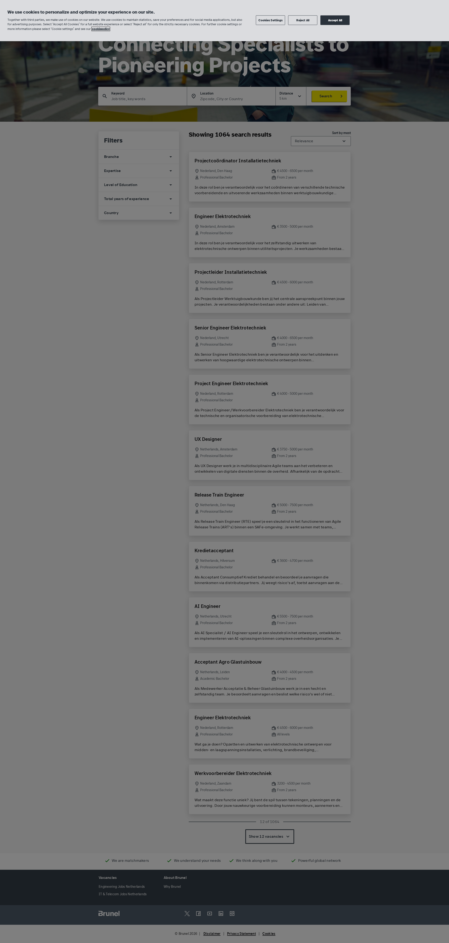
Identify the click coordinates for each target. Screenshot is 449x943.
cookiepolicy (101, 29)
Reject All (302, 20)
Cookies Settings (270, 20)
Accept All (335, 20)
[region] (224, 20)
